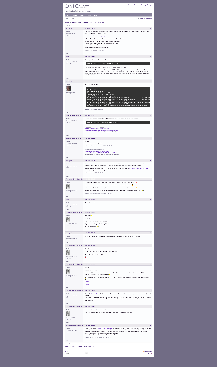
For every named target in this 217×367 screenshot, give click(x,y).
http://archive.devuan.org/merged (97, 36)
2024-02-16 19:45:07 (90, 306)
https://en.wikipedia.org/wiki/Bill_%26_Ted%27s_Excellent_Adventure (101, 130)
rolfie (67, 56)
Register (89, 15)
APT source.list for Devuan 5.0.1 (91, 22)
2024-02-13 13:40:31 (90, 28)
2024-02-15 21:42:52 (90, 264)
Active (143, 18)
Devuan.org (137, 5)
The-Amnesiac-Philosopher (74, 179)
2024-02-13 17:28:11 (90, 160)
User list (75, 15)
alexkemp (69, 81)
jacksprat (69, 28)
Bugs (145, 5)
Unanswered (149, 18)
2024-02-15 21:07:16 (90, 245)
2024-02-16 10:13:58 (90, 290)
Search (81, 15)
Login (95, 15)
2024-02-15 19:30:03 (90, 233)
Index (66, 15)
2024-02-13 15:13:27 (90, 138)
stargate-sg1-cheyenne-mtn (75, 115)
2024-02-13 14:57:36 (90, 56)
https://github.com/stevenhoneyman (138, 168)
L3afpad (87, 284)
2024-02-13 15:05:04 (90, 115)
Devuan (74, 22)
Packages (149, 5)
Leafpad (87, 281)
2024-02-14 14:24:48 (90, 199)
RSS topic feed (148, 351)
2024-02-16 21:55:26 (90, 325)
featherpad (94, 294)
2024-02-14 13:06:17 (90, 179)
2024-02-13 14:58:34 (90, 81)
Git (142, 5)
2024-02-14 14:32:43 (90, 212)
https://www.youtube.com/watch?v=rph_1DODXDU (97, 128)
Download (130, 5)
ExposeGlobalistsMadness (74, 290)
